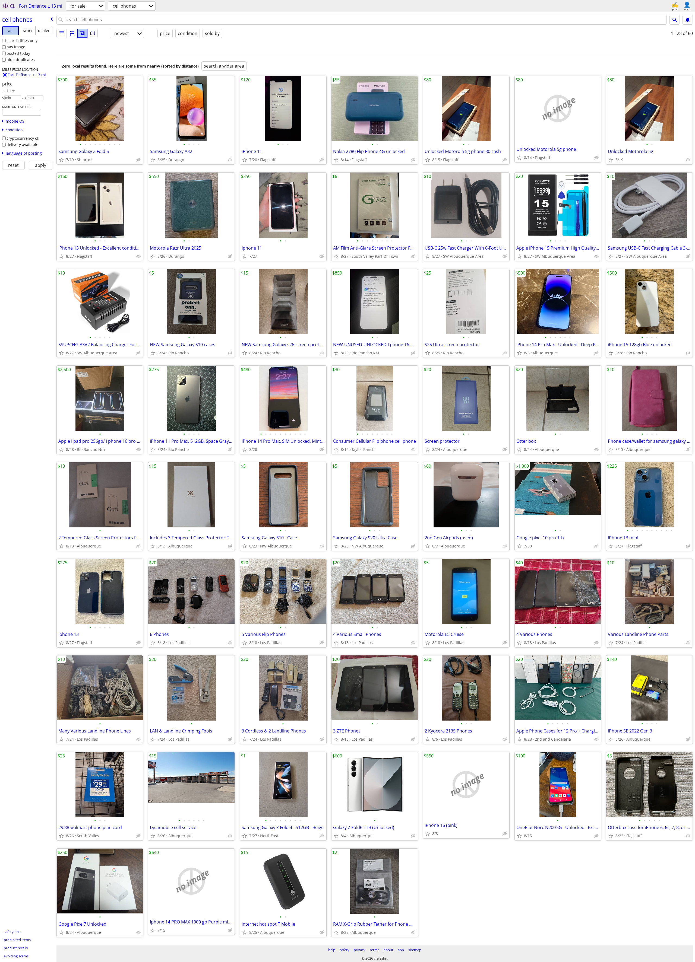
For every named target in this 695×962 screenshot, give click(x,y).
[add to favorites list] (61, 160)
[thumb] (72, 33)
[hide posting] (138, 160)
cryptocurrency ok (23, 138)
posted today (18, 53)
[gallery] (82, 33)
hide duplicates (21, 59)
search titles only (22, 40)
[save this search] (688, 20)
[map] (92, 33)
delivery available (22, 144)
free (11, 91)
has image (16, 46)
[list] (61, 33)
